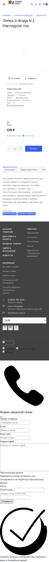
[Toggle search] (36, 4)
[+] (21, 149)
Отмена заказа (9, 275)
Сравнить (32, 78)
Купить (33, 148)
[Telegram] (10, 328)
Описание (10, 169)
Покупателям (33, 241)
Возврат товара (12, 244)
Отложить (16, 78)
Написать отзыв (26, 84)
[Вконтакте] (5, 328)
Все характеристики (15, 105)
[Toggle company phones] (32, 4)
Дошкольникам (9, 214)
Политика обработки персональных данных (11, 290)
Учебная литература (26, 214)
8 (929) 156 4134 (16, 300)
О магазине (32, 237)
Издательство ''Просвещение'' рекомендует (34, 253)
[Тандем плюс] (15, 2)
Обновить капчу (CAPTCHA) (13, 493)
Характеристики (29, 169)
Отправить (6, 501)
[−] (8, 149)
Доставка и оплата (10, 267)
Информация (33, 233)
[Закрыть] (1, 416)
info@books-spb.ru (16, 313)
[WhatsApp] (16, 328)
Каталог (30, 246)
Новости (8, 255)
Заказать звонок (15, 302)
